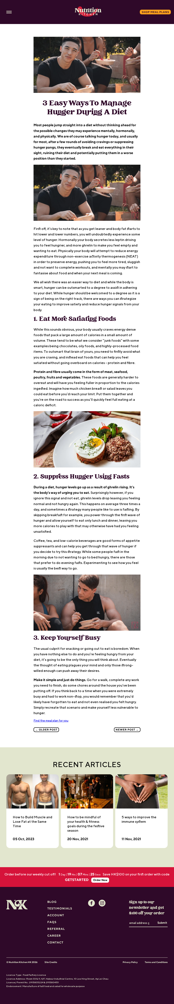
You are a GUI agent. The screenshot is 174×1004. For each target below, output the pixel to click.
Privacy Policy (130, 962)
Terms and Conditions (156, 962)
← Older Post (46, 729)
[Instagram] (102, 903)
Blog (52, 901)
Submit (162, 922)
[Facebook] (91, 903)
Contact (55, 942)
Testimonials (59, 908)
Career (54, 935)
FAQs (51, 922)
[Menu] (9, 12)
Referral (56, 928)
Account (55, 915)
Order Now (100, 880)
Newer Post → (127, 729)
